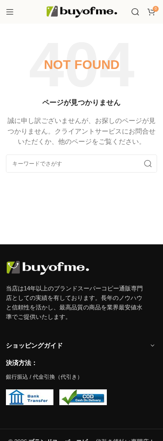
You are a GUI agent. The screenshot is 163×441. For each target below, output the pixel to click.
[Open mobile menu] (10, 12)
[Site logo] (81, 11)
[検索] (135, 12)
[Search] (148, 163)
